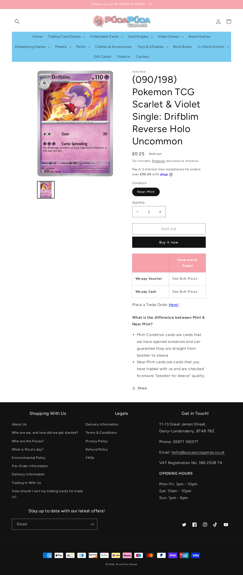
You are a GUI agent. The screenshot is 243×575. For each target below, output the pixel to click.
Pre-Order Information (30, 466)
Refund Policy (97, 449)
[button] (17, 21)
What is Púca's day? (27, 449)
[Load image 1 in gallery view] (45, 189)
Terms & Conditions (101, 433)
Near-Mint (146, 192)
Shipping (158, 161)
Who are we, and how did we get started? (45, 433)
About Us (19, 424)
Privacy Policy (97, 441)
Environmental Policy (29, 458)
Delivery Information (28, 474)
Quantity (138, 202)
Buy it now (168, 242)
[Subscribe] (92, 524)
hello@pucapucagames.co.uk (198, 452)
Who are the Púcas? (28, 441)
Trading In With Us (26, 483)
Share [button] (142, 388)
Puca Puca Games (127, 564)
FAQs (90, 458)
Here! (174, 304)
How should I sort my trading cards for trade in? (47, 494)
